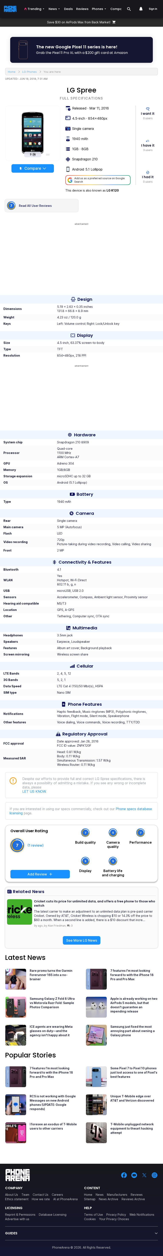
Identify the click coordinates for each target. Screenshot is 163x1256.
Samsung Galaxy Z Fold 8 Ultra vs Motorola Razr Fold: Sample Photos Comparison (52, 1003)
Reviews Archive (133, 1199)
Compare (32, 168)
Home (88, 1194)
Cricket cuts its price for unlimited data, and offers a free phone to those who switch (94, 903)
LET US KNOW (34, 791)
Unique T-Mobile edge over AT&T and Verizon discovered (132, 1098)
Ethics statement (16, 1199)
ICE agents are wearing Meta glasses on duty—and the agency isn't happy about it (51, 1031)
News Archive (108, 1199)
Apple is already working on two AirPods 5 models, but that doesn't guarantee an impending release (133, 1005)
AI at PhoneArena (65, 1199)
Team (25, 1194)
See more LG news (81, 940)
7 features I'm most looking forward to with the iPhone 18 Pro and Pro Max (132, 975)
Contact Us (40, 1194)
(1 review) (35, 845)
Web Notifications (141, 1214)
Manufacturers (117, 1194)
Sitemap (90, 1199)
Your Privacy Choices (114, 1219)
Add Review (37, 874)
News (100, 1194)
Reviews (137, 1194)
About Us (11, 1194)
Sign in (153, 8)
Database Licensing (52, 1214)
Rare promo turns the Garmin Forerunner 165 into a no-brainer (51, 975)
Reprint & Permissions (20, 1214)
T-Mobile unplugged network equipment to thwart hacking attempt (132, 1128)
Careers (57, 1194)
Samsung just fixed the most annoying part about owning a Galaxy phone (132, 1031)
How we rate (41, 1199)
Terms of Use (93, 1214)
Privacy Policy (116, 1214)
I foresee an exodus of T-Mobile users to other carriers (53, 1126)
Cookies (90, 1219)
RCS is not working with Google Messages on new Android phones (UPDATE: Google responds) (53, 1102)
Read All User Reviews (35, 205)
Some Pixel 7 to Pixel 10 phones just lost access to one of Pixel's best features (133, 1072)
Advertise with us (17, 1219)
